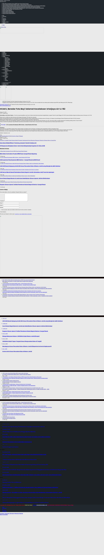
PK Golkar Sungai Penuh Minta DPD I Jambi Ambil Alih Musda (16, 374)
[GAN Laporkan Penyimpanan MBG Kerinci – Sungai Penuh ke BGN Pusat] (15, 157)
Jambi (3, 56)
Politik (4, 67)
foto (1, 136)
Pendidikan (5, 69)
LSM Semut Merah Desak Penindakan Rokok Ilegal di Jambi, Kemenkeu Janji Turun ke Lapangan (21, 6)
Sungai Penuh (6, 55)
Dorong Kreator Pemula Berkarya (8, 13)
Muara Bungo (7, 59)
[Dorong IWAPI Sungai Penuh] (8, 416)
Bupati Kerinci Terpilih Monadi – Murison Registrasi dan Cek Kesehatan (18, 385)
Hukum (4, 54)
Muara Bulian (7, 66)
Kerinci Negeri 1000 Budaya (7, 11)
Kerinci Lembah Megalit (7, 10)
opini (6, 74)
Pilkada (6, 68)
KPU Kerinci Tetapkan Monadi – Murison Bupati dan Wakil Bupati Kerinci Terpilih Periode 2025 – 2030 (25, 389)
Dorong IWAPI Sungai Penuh (8, 12)
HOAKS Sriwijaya (12, 136)
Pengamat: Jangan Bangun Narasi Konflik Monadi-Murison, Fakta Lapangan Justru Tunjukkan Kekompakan (23, 7)
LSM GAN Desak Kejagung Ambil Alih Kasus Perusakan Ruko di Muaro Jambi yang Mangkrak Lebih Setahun (23, 5)
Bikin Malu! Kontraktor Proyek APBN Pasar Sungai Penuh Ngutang (15, 3)
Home (1, 104)
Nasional (4, 72)
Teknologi (5, 76)
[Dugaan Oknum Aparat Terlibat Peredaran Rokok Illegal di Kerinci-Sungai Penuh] (16, 181)
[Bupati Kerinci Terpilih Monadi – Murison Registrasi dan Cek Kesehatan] (16, 384)
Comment (2, 200)
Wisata (6, 71)
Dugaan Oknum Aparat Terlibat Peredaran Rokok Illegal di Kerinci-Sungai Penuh (23, 184)
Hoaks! (17, 136)
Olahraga (6, 73)
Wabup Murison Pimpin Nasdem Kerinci (11, 382)
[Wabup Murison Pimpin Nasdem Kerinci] (10, 380)
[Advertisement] (52, 42)
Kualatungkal (7, 61)
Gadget (6, 77)
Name (1, 202)
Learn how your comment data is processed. (23, 213)
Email (1, 205)
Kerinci (4, 53)
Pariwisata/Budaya (8, 70)
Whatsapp (21, 136)
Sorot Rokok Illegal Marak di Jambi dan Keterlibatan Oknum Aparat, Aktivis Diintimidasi (25, 178)
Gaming (6, 80)
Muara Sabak (7, 64)
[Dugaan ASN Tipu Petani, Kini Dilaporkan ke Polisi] (12, 413)
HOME (3, 52)
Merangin (6, 57)
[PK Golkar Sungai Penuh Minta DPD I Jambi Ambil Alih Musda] (15, 373)
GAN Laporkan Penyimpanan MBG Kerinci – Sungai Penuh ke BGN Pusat (16, 4)
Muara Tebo (7, 63)
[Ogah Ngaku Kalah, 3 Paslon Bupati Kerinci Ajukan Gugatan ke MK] (16, 391)
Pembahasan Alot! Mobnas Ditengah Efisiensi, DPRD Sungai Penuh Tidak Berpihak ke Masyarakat (25, 378)
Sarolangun (7, 65)
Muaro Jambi (7, 58)
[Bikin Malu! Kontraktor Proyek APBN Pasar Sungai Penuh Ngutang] (13, 151)
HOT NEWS (5, 104)
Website (1, 207)
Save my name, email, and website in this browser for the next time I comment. (16, 209)
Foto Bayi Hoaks (5, 136)
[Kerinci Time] (3, 27)
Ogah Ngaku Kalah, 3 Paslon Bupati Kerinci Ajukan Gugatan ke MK (17, 393)
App (5, 79)
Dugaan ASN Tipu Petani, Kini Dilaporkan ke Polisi (12, 9)
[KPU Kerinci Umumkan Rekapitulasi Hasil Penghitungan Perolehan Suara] (17, 395)
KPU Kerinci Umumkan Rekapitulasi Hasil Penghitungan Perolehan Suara (19, 396)
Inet (5, 78)
